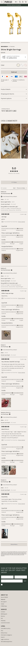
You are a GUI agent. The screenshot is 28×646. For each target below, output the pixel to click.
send (25, 581)
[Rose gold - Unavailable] (25, 65)
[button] (8, 46)
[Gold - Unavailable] (18, 65)
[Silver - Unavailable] (22, 65)
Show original (21, 221)
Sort (14, 188)
